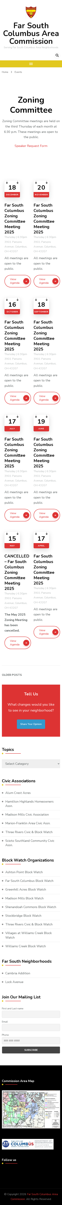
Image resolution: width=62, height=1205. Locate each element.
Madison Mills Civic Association (27, 814)
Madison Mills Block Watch (24, 898)
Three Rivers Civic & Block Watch (29, 832)
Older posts (12, 675)
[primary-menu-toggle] (31, 63)
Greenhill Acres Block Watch (25, 889)
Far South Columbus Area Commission (31, 33)
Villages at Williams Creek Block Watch (28, 935)
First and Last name (12, 1008)
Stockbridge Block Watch (23, 916)
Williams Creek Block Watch (25, 946)
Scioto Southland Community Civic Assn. (29, 843)
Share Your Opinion (31, 724)
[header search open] (57, 56)
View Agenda (14, 281)
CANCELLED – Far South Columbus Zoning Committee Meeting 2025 (16, 572)
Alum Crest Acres (18, 793)
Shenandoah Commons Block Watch (30, 907)
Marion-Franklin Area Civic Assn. (27, 823)
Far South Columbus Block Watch (29, 881)
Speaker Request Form (31, 146)
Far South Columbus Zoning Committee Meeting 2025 (14, 219)
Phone (5, 1035)
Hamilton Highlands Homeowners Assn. (29, 803)
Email (5, 1021)
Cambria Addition (17, 973)
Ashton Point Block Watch (24, 872)
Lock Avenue (14, 982)
